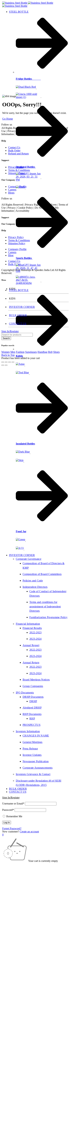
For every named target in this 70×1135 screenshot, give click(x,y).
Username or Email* (13, 803)
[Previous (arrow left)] (2, 365)
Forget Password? (11, 828)
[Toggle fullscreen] (6, 362)
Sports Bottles (24, 258)
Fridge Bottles (28, 78)
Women (5, 352)
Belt (50, 352)
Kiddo (19, 355)
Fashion (20, 352)
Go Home (7, 118)
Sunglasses (31, 352)
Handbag (42, 352)
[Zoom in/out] (2, 362)
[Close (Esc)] (13, 362)
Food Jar (21, 531)
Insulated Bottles (26, 166)
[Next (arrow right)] (6, 365)
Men (12, 352)
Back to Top (8, 355)
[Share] (9, 362)
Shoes (56, 352)
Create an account (29, 831)
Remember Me (14, 816)
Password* (8, 809)
